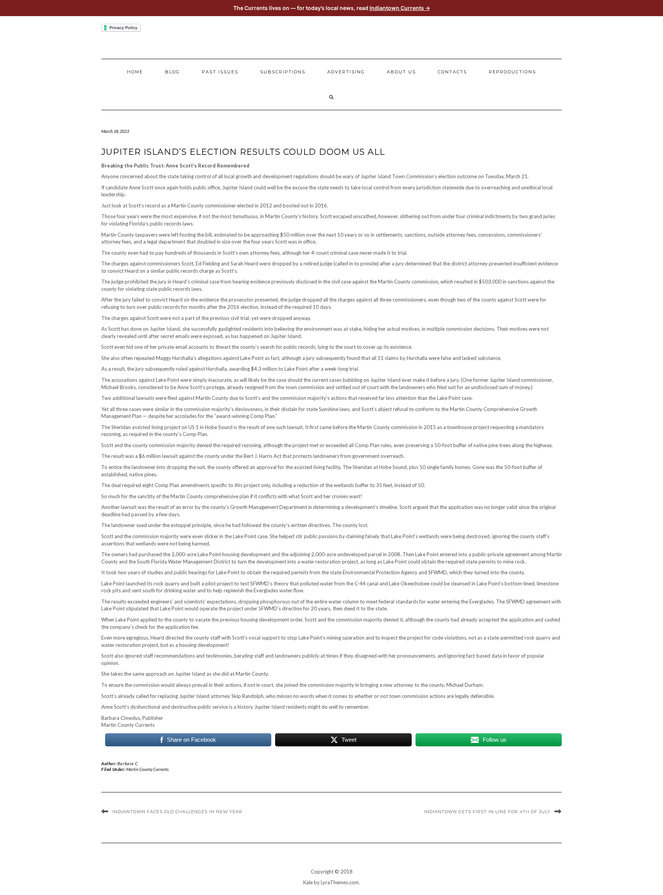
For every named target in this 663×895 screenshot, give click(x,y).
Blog (172, 72)
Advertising (346, 72)
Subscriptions (282, 72)
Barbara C (127, 763)
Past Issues (220, 72)
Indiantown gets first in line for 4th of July (487, 811)
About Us (401, 72)
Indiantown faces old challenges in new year (177, 811)
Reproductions (512, 72)
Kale (308, 882)
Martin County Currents (147, 769)
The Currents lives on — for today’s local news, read (331, 8)
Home (135, 72)
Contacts (452, 72)
